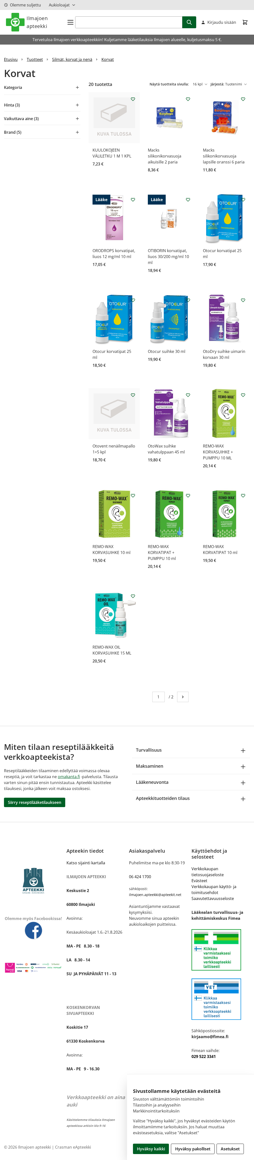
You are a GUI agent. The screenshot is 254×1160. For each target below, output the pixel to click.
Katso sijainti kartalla (85, 863)
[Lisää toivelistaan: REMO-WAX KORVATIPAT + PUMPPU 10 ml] (188, 496)
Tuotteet (35, 59)
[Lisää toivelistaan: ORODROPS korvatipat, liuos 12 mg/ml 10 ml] (133, 200)
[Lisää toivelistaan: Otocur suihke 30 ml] (188, 300)
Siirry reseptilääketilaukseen (34, 802)
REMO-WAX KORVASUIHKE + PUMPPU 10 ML (218, 452)
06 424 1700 (140, 876)
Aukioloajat (59, 5)
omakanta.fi (69, 776)
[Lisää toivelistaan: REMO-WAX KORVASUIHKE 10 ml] (133, 496)
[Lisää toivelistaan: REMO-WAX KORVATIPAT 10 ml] (243, 496)
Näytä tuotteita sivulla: (170, 84)
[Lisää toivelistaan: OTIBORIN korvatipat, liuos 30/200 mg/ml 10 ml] (188, 200)
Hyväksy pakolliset (192, 1149)
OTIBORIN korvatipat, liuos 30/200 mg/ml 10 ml (168, 256)
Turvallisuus (149, 750)
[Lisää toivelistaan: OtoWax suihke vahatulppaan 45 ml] (188, 395)
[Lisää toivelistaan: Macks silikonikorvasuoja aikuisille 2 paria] (188, 99)
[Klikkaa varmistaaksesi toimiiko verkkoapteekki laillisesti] (220, 999)
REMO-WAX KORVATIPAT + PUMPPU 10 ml (162, 552)
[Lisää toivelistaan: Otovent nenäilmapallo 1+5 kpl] (133, 395)
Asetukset (230, 1149)
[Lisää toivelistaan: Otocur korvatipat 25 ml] (243, 200)
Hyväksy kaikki (151, 1149)
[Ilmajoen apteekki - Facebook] (33, 931)
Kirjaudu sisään (221, 22)
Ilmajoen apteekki (37, 22)
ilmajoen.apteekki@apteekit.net (155, 894)
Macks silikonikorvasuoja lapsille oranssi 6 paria (224, 156)
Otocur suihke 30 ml (166, 351)
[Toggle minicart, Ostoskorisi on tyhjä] (245, 22)
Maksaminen (149, 766)
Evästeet (199, 880)
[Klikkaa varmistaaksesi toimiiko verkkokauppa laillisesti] (220, 950)
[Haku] (189, 22)
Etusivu (11, 59)
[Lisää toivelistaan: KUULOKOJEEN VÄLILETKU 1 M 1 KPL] (133, 99)
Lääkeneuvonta (152, 782)
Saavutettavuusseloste (212, 898)
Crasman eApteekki (73, 1147)
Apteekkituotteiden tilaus (163, 798)
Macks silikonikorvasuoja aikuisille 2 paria (164, 156)
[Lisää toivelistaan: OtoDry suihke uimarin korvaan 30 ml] (243, 300)
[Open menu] (70, 22)
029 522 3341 (203, 1056)
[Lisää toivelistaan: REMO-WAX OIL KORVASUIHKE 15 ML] (133, 596)
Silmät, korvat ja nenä (72, 59)
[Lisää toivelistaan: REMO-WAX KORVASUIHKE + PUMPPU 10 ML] (243, 395)
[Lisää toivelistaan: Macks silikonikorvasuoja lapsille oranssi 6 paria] (243, 99)
